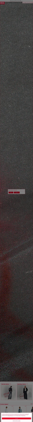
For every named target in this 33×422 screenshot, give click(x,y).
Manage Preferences (10, 415)
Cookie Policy (23, 415)
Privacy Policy (18, 415)
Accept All (16, 418)
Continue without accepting (16, 420)
